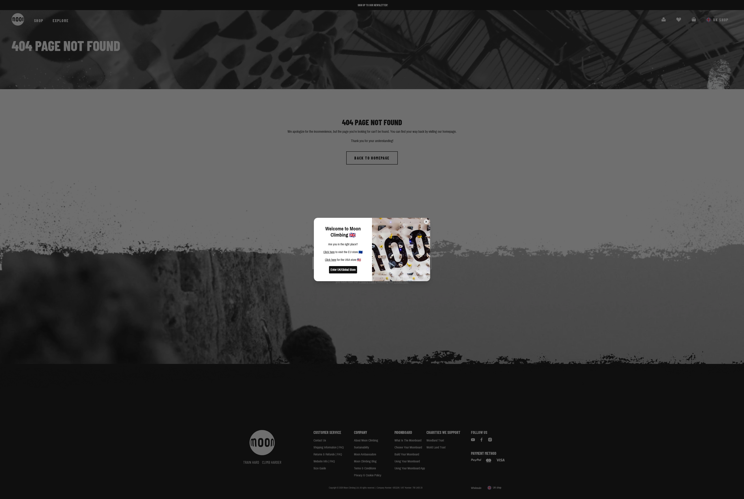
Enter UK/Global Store (343, 269)
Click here (329, 252)
